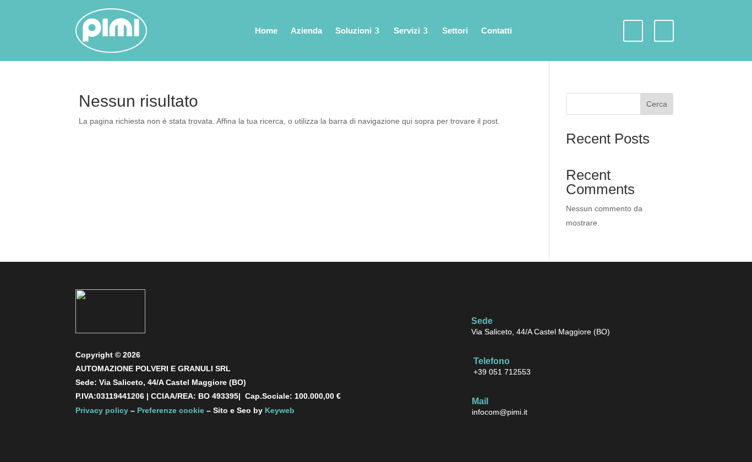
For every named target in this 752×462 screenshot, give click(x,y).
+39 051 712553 (502, 371)
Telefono (491, 361)
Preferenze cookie (170, 410)
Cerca (656, 104)
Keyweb (280, 410)
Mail (480, 401)
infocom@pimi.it (499, 412)
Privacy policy (101, 410)
